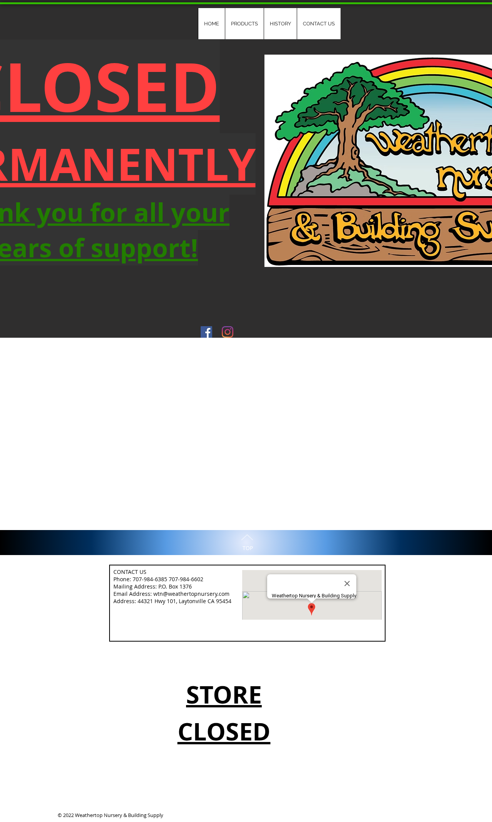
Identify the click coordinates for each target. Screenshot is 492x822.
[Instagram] (227, 332)
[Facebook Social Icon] (206, 332)
